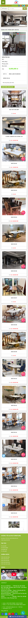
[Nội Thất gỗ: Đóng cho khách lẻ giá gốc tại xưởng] (16, 2)
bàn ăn (17, 29)
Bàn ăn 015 (14, 513)
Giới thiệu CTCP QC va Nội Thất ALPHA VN (9, 538)
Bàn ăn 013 (14, 459)
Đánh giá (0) (6, 78)
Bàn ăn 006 (14, 271)
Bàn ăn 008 (14, 324)
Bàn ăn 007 (14, 297)
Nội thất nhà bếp (14, 109)
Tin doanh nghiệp (4, 547)
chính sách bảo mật (5, 558)
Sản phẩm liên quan (7, 87)
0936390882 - (4, 5)
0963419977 (9, 5)
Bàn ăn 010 (14, 378)
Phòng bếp (11, 29)
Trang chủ (4, 29)
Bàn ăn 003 (14, 190)
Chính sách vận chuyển (5, 563)
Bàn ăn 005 (14, 244)
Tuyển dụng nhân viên (5, 540)
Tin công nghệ (4, 551)
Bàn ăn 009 (14, 351)
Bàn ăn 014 (14, 486)
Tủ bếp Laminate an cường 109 (14, 136)
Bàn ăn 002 (14, 163)
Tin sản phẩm (3, 545)
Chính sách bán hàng (5, 557)
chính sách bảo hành (5, 560)
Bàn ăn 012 (14, 432)
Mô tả (5, 74)
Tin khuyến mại (4, 549)
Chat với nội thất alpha (17, 616)
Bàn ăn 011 (14, 405)
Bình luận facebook (14, 74)
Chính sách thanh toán (5, 562)
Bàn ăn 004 (14, 217)
